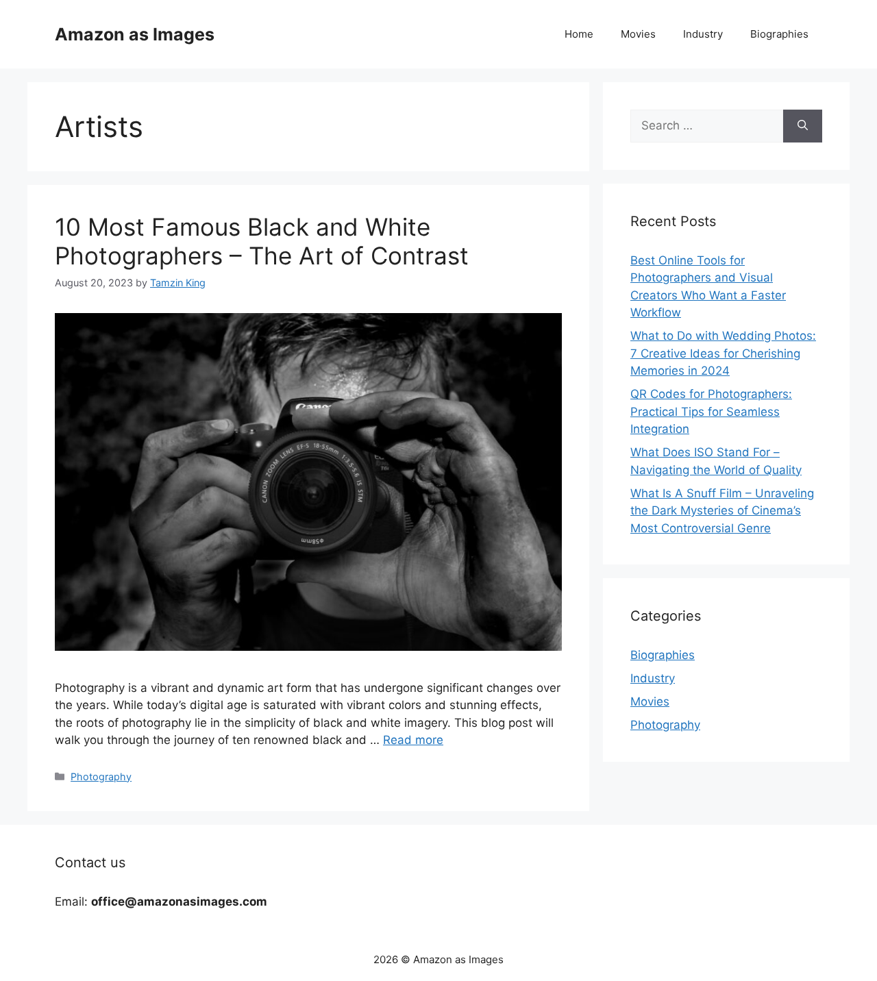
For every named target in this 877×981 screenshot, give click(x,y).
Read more (413, 740)
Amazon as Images (134, 34)
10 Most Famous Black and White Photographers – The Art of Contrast (262, 241)
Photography (101, 776)
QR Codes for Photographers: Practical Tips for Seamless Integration (711, 411)
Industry (703, 33)
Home (579, 33)
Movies (638, 33)
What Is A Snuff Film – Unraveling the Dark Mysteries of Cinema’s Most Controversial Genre (722, 510)
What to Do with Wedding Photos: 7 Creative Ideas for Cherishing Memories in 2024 (723, 353)
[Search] (802, 126)
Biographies (779, 33)
